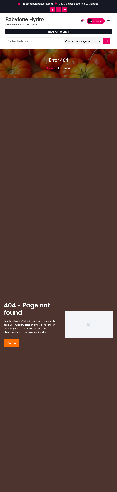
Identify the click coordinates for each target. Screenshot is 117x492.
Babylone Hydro (24, 19)
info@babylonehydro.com (37, 3)
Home (50, 68)
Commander (96, 21)
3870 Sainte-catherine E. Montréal (78, 3)
